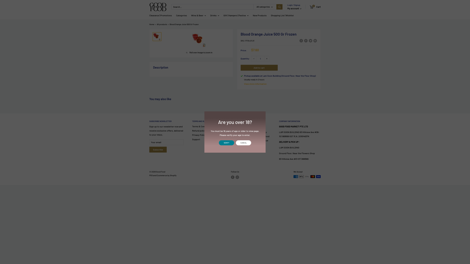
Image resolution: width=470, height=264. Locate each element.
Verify (226, 143)
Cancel (243, 143)
